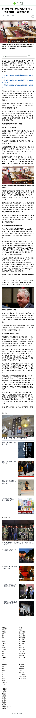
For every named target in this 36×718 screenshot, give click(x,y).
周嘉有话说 (22, 653)
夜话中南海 (22, 649)
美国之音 (4, 709)
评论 (3, 653)
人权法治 (4, 644)
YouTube (21, 666)
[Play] (4, 56)
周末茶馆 (21, 655)
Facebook (21, 668)
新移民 (21, 646)
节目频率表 (22, 674)
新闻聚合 (21, 672)
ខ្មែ (2, 676)
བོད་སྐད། (3, 678)
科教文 (3, 642)
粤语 (3, 668)
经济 (3, 636)
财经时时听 (22, 636)
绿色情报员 (22, 642)
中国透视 (21, 651)
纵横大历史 (22, 657)
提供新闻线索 (22, 678)
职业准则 (4, 699)
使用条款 (4, 703)
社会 (3, 646)
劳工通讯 (21, 640)
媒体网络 (4, 648)
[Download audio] (33, 56)
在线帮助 (4, 693)
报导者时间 (22, 632)
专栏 (3, 651)
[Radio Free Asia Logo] (18, 2)
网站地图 (4, 705)
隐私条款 (4, 701)
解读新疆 (21, 634)
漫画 (3, 655)
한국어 (3, 672)
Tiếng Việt (4, 682)
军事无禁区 (22, 638)
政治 (3, 638)
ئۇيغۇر (3, 680)
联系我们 (4, 695)
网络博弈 (21, 644)
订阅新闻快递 (22, 676)
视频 (3, 659)
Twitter (21, 670)
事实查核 (4, 657)
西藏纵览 (21, 648)
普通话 (3, 666)
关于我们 (4, 691)
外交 (3, 634)
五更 (20, 630)
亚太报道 (4, 632)
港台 (3, 640)
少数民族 (4, 649)
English (3, 684)
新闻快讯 (4, 630)
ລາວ (3, 674)
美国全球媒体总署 (6, 707)
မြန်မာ (3, 670)
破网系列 (4, 697)
